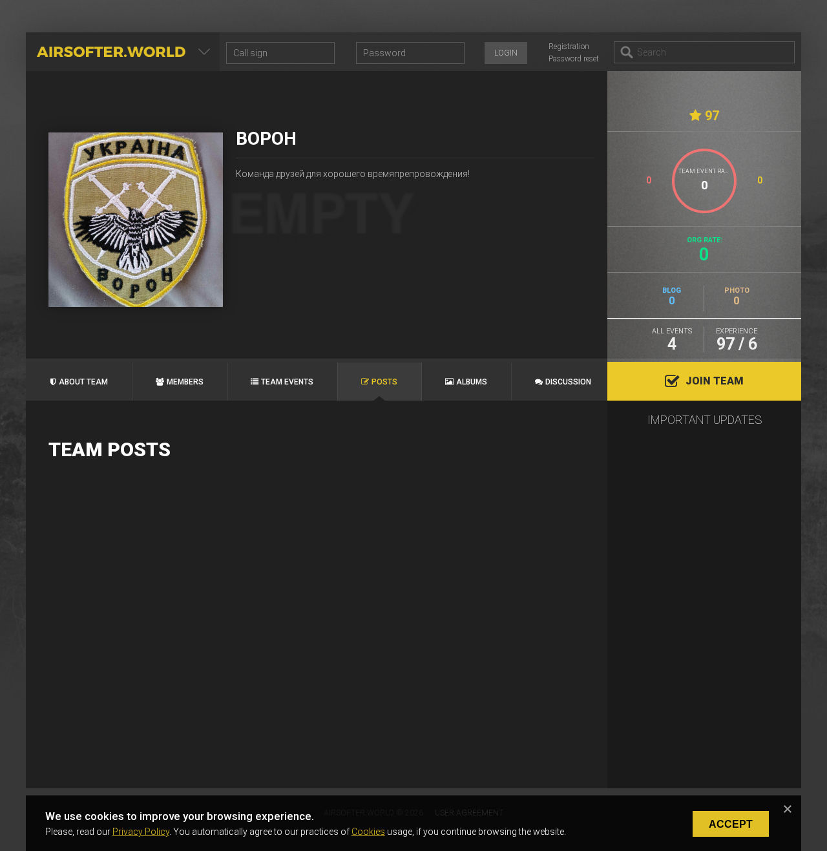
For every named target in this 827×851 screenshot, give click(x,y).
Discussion (568, 381)
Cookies (368, 831)
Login (506, 53)
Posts (384, 381)
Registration (569, 46)
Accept (731, 824)
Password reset (574, 58)
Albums (471, 381)
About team (83, 381)
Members (185, 381)
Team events (287, 381)
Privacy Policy (140, 831)
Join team (715, 381)
